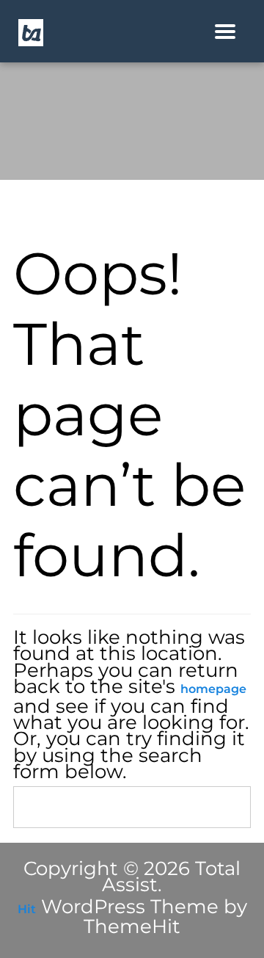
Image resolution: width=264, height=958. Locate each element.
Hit (27, 909)
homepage (213, 689)
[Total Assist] (30, 32)
